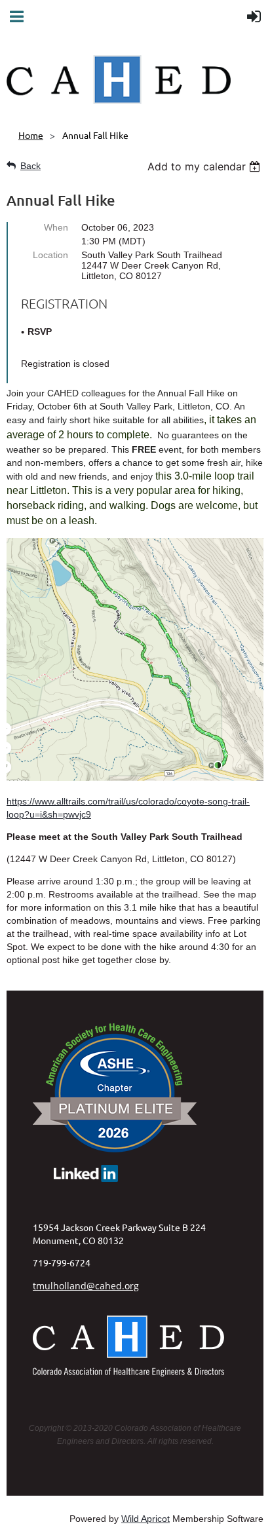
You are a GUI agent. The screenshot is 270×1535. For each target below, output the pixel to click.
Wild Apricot (145, 1518)
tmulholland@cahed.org (86, 1285)
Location (50, 255)
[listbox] (205, 166)
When (56, 227)
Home (30, 135)
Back (30, 166)
